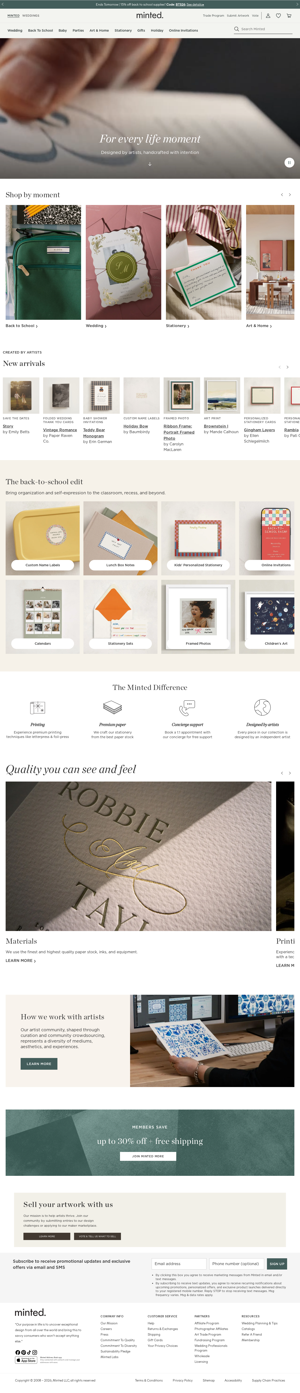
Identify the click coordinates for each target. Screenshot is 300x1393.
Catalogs (248, 1328)
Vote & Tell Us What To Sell (97, 1236)
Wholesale (202, 1356)
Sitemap (209, 1380)
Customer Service (162, 1316)
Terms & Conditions (149, 1380)
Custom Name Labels (43, 565)
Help (151, 1323)
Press (104, 1334)
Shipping (154, 1334)
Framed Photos (198, 643)
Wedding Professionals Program (211, 1347)
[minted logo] (150, 15)
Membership (251, 1340)
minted (13, 15)
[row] (150, 108)
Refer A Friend (252, 1334)
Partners (202, 1316)
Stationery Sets (120, 643)
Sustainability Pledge (115, 1351)
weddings (30, 15)
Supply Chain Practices (268, 1380)
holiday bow (136, 426)
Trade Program (213, 15)
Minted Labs (109, 1357)
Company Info (112, 1316)
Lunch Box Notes (120, 565)
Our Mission (109, 1323)
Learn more (20, 960)
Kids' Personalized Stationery (198, 565)
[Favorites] (278, 15)
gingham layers (259, 430)
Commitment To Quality (118, 1340)
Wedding (95, 326)
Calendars (43, 643)
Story (8, 426)
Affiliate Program (207, 1323)
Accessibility (233, 1380)
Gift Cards (155, 1340)
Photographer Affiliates (211, 1328)
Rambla (291, 430)
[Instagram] (35, 1352)
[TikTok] (29, 1352)
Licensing (201, 1361)
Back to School (21, 326)
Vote (255, 15)
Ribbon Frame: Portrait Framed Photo (179, 432)
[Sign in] (268, 15)
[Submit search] (237, 29)
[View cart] (288, 15)
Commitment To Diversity (119, 1345)
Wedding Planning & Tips (260, 1323)
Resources (251, 1316)
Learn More (47, 1236)
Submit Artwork (238, 15)
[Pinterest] (23, 1352)
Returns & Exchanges (163, 1328)
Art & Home (258, 326)
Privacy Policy (183, 1380)
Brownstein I (216, 426)
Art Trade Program (208, 1334)
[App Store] (26, 1361)
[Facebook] (18, 1352)
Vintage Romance (60, 430)
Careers (106, 1328)
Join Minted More (148, 1156)
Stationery (176, 326)
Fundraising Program (210, 1340)
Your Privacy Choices (163, 1345)
